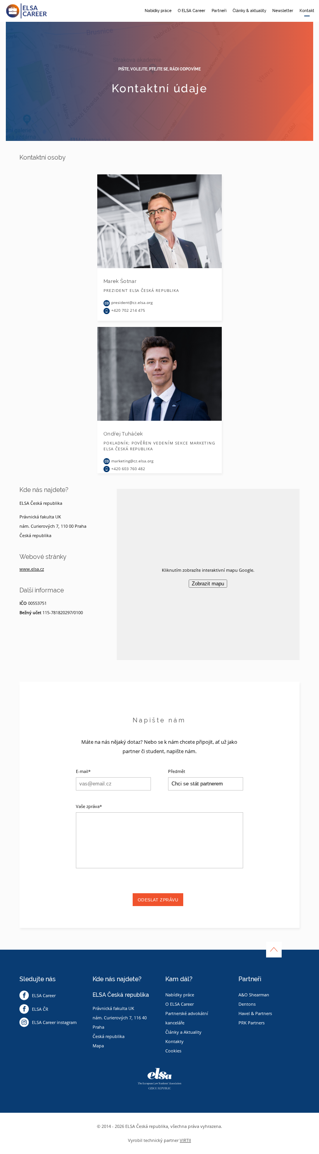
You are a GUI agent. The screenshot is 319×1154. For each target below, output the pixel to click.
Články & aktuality (249, 11)
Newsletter (282, 11)
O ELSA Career (191, 11)
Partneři (219, 11)
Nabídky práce (158, 11)
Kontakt (307, 11)
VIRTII (185, 1140)
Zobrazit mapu (208, 584)
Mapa (98, 1046)
